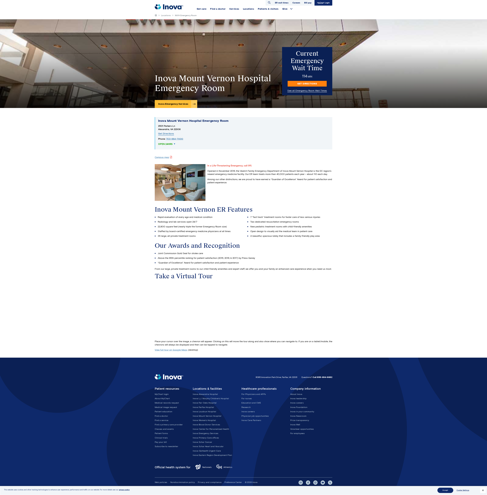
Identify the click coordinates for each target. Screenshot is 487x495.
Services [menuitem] (234, 8)
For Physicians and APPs (253, 394)
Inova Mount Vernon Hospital (207, 416)
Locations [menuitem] (248, 8)
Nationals (207, 467)
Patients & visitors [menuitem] (268, 8)
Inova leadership (298, 398)
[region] (243, 490)
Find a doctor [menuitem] (217, 8)
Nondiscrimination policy (182, 482)
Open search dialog (269, 2)
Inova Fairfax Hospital (203, 407)
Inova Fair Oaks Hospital (205, 403)
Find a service (161, 420)
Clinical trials (161, 438)
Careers (296, 3)
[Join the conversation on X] (330, 482)
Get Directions (307, 83)
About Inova (296, 394)
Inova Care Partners (251, 420)
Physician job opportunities (255, 416)
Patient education (163, 411)
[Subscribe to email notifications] (301, 482)
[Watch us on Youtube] (323, 482)
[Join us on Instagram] (315, 482)
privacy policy (124, 490)
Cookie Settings (463, 490)
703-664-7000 (174, 139)
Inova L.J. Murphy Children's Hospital (211, 398)
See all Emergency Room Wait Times (307, 90)
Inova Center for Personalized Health (211, 429)
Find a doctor (161, 416)
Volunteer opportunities (302, 429)
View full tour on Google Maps (171, 350)
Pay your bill (161, 442)
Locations (166, 15)
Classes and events (164, 429)
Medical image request (166, 407)
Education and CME (251, 403)
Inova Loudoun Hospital (204, 411)
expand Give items (291, 9)
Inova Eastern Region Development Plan (212, 455)
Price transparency (299, 420)
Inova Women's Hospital (204, 420)
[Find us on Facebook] (308, 482)
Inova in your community (302, 411)
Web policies (161, 482)
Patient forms (161, 433)
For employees (297, 433)
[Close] (483, 490)
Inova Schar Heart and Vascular (208, 446)
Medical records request (167, 403)
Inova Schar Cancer (202, 442)
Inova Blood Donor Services (206, 424)
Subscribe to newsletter (166, 446)
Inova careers (248, 411)
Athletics (227, 467)
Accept (445, 490)
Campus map (162, 157)
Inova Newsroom (298, 416)
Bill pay (307, 3)
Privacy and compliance (209, 482)
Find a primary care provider (169, 424)
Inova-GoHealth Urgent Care (207, 451)
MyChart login (162, 394)
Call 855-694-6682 (322, 377)
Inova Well (295, 424)
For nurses (246, 398)
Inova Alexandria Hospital (205, 394)
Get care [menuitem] (201, 8)
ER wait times (281, 3)
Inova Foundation (298, 407)
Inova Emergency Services (173, 104)
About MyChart (162, 398)
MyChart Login (323, 3)
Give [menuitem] (285, 8)
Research (246, 407)
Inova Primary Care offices (206, 438)
